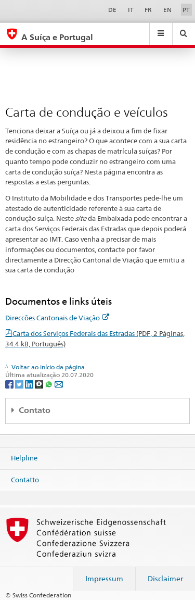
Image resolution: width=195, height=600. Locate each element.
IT (131, 10)
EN (167, 10)
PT (186, 10)
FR (148, 10)
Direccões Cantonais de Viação (52, 318)
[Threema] (40, 384)
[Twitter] (20, 384)
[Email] (59, 384)
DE (112, 10)
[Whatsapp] (50, 384)
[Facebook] (10, 384)
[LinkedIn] (30, 384)
